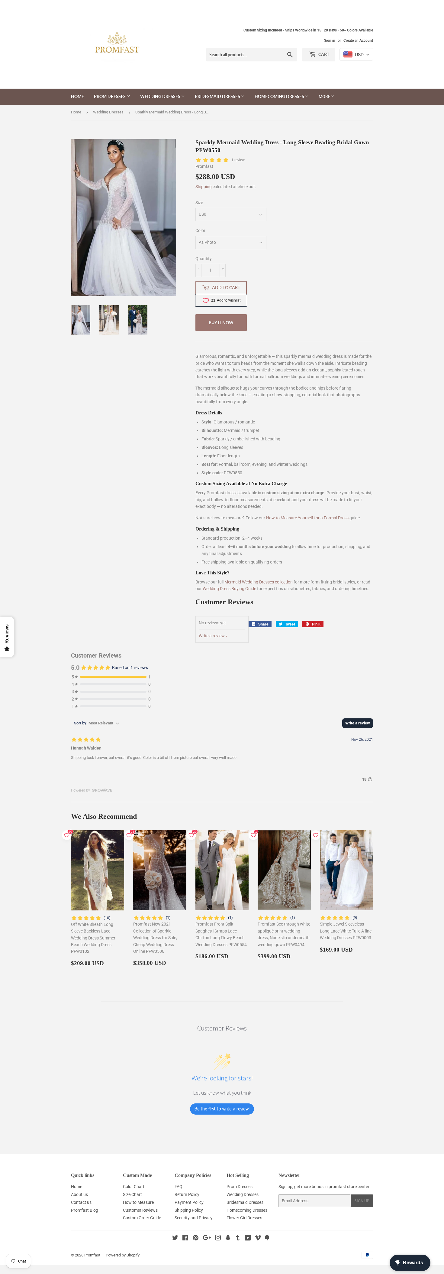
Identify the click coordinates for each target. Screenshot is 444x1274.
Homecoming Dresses (280, 96)
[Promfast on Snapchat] (228, 1238)
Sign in (329, 40)
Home (77, 96)
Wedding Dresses (160, 96)
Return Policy (187, 1194)
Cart (323, 54)
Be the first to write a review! (222, 1109)
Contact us (81, 1202)
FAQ (178, 1186)
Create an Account (358, 40)
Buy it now (221, 322)
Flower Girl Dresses (244, 1217)
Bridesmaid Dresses (218, 96)
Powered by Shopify (123, 1255)
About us (79, 1194)
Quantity (203, 258)
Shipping (203, 186)
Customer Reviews (140, 1210)
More (324, 96)
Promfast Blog (84, 1210)
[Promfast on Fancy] (267, 1238)
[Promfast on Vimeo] (258, 1238)
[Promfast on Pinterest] (195, 1238)
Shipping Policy (189, 1210)
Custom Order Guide (142, 1217)
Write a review (212, 635)
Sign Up (362, 1201)
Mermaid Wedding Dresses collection (258, 582)
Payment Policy (189, 1202)
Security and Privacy (194, 1217)
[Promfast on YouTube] (248, 1238)
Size (199, 202)
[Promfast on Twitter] (175, 1238)
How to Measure (138, 1202)
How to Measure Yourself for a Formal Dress (307, 517)
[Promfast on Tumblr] (238, 1238)
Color (200, 230)
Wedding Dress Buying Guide (229, 588)
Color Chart (133, 1186)
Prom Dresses (110, 96)
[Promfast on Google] (207, 1238)
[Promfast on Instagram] (218, 1238)
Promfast (92, 1255)
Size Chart (132, 1194)
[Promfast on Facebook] (185, 1238)
